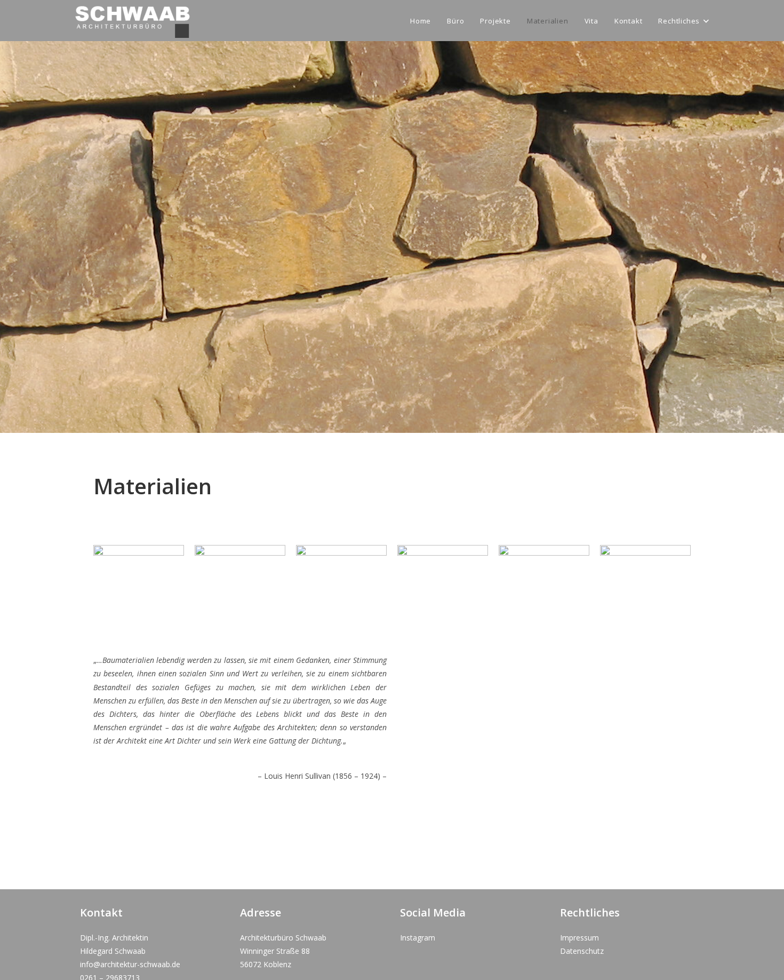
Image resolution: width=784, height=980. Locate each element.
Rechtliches (590, 912)
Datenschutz (582, 951)
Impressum (579, 937)
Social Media (433, 912)
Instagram (417, 937)
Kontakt (101, 912)
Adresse (260, 912)
